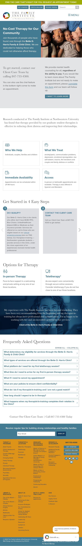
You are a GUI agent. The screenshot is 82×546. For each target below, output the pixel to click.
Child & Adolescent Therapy (9, 450)
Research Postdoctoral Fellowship (52, 463)
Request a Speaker (9, 519)
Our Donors (52, 496)
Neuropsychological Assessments (9, 469)
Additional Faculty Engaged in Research (54, 451)
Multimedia (6, 513)
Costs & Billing (37, 7)
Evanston (21, 452)
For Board (45, 544)
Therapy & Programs (7, 443)
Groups (5, 463)
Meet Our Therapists (24, 447)
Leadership (21, 519)
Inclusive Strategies (24, 504)
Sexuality (5, 475)
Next (79, 230)
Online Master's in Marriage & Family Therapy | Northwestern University (39, 459)
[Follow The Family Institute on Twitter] (69, 458)
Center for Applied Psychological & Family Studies (24, 512)
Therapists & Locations (23, 443)
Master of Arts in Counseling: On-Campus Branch (38, 466)
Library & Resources (7, 493)
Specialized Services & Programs (9, 478)
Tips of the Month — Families (9, 498)
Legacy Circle (53, 499)
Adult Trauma (7, 447)
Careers (20, 527)
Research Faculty (54, 447)
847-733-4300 (71, 442)
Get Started (23, 7)
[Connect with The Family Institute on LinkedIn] (73, 458)
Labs (50, 459)
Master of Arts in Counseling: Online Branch (39, 471)
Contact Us (21, 525)
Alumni (35, 487)
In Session (52, 504)
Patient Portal (51, 7)
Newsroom (21, 522)
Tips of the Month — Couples (9, 502)
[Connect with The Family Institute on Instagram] (76, 458)
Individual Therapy (8, 466)
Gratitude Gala (53, 501)
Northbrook (21, 455)
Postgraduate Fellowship (37, 481)
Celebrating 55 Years (24, 517)
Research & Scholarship (53, 443)
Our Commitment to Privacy (24, 507)
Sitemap (51, 544)
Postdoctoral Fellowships (37, 476)
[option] (22, 230)
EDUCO (26, 541)
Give (50, 493)
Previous (3, 230)
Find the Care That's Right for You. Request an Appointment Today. (41, 2)
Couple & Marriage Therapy (8, 454)
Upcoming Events (23, 530)
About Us (21, 493)
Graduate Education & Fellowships (38, 443)
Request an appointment (37, 498)
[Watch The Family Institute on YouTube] (71, 462)
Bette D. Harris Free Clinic (24, 496)
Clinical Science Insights (8, 506)
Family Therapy (7, 460)
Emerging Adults (8, 458)
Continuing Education (40, 484)
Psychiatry (6, 473)
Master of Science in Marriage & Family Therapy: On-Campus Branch (39, 451)
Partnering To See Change (23, 501)
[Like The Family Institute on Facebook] (66, 458)
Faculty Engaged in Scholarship (54, 456)
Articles (5, 510)
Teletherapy (21, 449)
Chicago (20, 457)
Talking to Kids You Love (9, 516)
